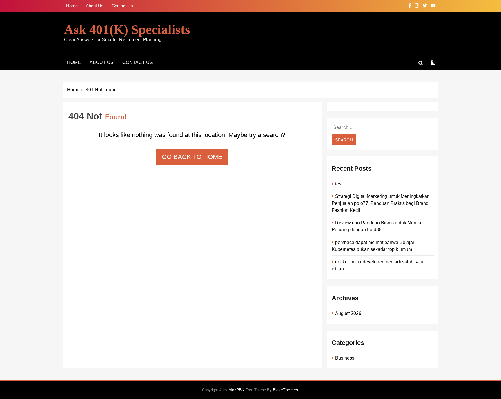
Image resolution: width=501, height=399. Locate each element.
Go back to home (192, 157)
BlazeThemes (285, 389)
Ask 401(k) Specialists (127, 29)
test (338, 183)
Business (344, 357)
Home (72, 5)
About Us (95, 5)
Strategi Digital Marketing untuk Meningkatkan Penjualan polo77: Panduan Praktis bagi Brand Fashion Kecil (381, 203)
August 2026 (348, 313)
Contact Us (122, 5)
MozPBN (236, 389)
